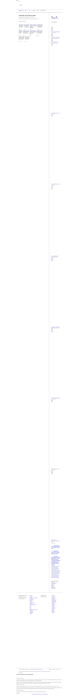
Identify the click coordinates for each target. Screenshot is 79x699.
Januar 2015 (53, 607)
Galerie (31, 601)
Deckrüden (55, 569)
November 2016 (54, 600)
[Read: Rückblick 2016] (52, 401)
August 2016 (53, 602)
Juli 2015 (53, 605)
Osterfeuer (52, 573)
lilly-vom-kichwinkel (31, 27)
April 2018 (53, 598)
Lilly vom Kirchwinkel (57, 572)
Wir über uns (31, 610)
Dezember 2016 (54, 599)
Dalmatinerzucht (53, 568)
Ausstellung (52, 566)
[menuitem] (21, 10)
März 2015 (53, 606)
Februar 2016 (53, 604)
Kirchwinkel (52, 572)
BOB (58, 566)
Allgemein (52, 582)
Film (57, 569)
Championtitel (53, 567)
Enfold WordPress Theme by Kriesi (38, 669)
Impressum (31, 603)
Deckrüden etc (32, 599)
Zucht (55, 577)
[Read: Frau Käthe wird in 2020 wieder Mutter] (52, 36)
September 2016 (54, 601)
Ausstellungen (56, 566)
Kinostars (59, 571)
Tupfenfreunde (56, 574)
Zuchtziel (31, 613)
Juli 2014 (53, 609)
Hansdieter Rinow (32, 669)
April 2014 (53, 611)
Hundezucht (52, 571)
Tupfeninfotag (53, 575)
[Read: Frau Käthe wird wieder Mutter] (52, 30)
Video (30, 608)
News (30, 607)
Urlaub (58, 575)
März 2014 (53, 612)
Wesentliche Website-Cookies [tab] (20, 684)
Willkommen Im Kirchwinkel (33, 609)
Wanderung (52, 576)
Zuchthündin (31, 611)
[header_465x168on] (23, 5)
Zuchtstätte (57, 577)
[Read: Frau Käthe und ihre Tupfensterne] (52, 473)
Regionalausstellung (56, 573)
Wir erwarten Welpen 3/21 (54, 42)
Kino (57, 571)
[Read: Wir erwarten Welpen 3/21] (52, 41)
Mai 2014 (53, 610)
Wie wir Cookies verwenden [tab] (20, 678)
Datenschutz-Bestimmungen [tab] (20, 690)
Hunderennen (58, 570)
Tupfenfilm (52, 574)
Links (30, 605)
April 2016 (53, 603)
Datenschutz (31, 598)
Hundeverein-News (32, 602)
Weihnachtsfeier (56, 576)
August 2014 (53, 608)
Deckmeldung (57, 568)
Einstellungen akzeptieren (35, 694)
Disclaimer (31, 600)
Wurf (54, 577)
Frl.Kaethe (52, 570)
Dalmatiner (56, 567)
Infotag (55, 571)
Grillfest (55, 570)
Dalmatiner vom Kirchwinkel (25, 669)
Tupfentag (56, 575)
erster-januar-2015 (32, 33)
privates (52, 585)
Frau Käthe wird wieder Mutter (55, 31)
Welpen (52, 577)
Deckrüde (52, 569)
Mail (30, 606)
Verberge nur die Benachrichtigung (42, 694)
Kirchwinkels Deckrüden (33, 604)
